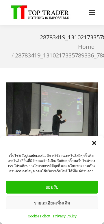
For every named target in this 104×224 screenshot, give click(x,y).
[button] (94, 143)
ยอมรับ (52, 187)
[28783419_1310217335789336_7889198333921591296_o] (52, 116)
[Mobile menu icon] (91, 12)
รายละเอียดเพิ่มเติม (52, 202)
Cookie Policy (39, 216)
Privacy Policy (65, 216)
